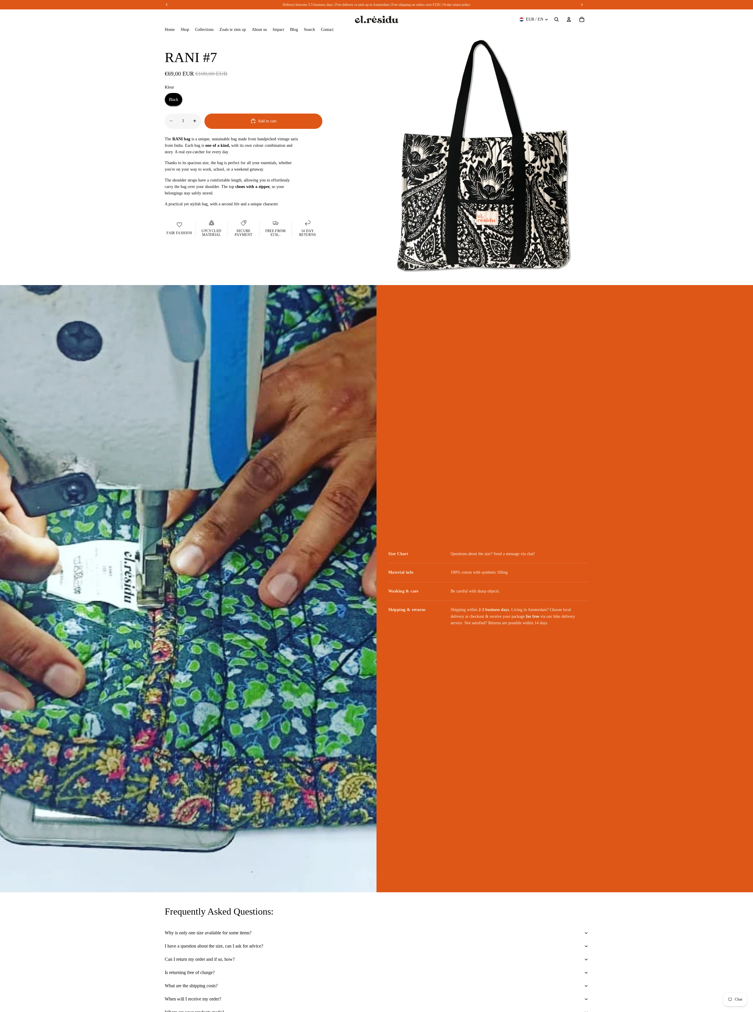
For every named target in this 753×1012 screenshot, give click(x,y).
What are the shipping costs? (191, 985)
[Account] (568, 19)
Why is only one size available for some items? (208, 932)
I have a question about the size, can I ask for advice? (214, 945)
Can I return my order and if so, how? (200, 959)
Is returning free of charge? (190, 972)
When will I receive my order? (193, 998)
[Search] (556, 19)
